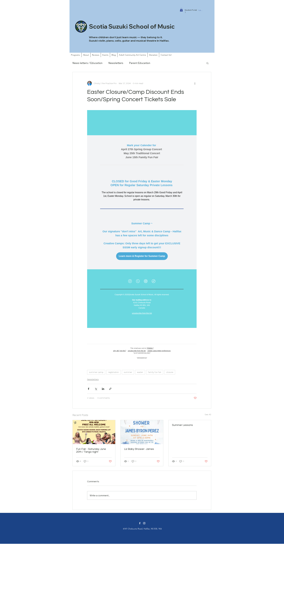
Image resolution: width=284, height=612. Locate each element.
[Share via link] (110, 388)
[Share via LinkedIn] (103, 388)
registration (113, 372)
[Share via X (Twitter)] (95, 388)
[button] (181, 10)
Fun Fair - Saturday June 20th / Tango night (91, 450)
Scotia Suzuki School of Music (132, 26)
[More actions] (195, 83)
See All (208, 414)
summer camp (96, 372)
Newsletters (115, 63)
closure (169, 372)
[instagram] (144, 523)
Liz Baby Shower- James (139, 449)
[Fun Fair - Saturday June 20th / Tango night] (94, 432)
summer (128, 372)
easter (140, 372)
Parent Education (139, 63)
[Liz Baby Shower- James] (142, 432)
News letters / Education (87, 63)
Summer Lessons (182, 425)
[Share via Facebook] (88, 388)
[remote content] (142, 236)
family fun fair (154, 372)
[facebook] (139, 523)
